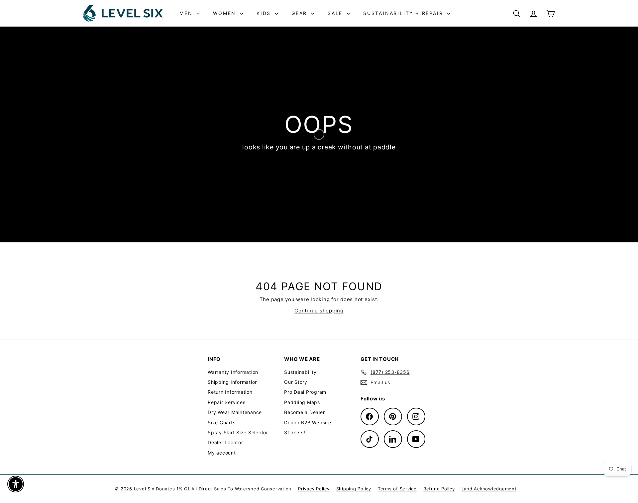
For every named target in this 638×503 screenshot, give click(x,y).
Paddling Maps (302, 402)
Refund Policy (439, 488)
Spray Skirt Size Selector (238, 432)
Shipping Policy (353, 488)
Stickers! (294, 432)
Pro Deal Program (305, 392)
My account (222, 453)
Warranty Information (233, 372)
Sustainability (300, 372)
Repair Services (226, 402)
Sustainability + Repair (404, 13)
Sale (336, 13)
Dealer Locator (225, 442)
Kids (265, 13)
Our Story (295, 382)
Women (225, 13)
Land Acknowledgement (489, 488)
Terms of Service (397, 488)
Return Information (230, 392)
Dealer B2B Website (307, 422)
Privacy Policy (314, 488)
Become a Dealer (304, 412)
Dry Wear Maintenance (235, 412)
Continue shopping (319, 310)
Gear (300, 13)
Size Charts (221, 422)
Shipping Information (233, 382)
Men (187, 13)
